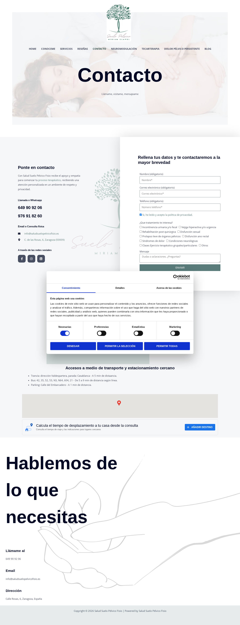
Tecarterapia (150, 48)
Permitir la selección (120, 346)
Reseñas (82, 48)
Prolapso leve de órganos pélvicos (161, 236)
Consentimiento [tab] (71, 287)
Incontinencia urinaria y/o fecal (159, 227)
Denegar (73, 346)
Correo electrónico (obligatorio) (157, 187)
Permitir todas (166, 346)
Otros (205, 245)
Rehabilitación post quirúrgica (159, 231)
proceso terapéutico (49, 180)
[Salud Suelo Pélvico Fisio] (119, 21)
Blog (208, 48)
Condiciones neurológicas (183, 240)
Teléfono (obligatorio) (151, 201)
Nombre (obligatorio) (151, 174)
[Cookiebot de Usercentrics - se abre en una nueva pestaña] (175, 277)
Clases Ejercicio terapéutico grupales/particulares (169, 245)
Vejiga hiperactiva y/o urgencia (199, 227)
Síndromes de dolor (153, 240)
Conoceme (48, 48)
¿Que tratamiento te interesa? (156, 222)
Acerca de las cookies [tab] (169, 287)
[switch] (101, 333)
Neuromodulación (124, 48)
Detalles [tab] (120, 287)
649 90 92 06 (30, 207)
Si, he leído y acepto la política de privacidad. (167, 214)
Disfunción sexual (190, 231)
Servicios (66, 48)
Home (32, 48)
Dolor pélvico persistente (182, 48)
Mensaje (144, 251)
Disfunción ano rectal (197, 236)
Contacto (99, 48)
